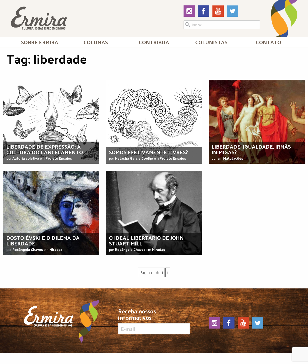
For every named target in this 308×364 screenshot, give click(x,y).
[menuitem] (39, 42)
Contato (268, 42)
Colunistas (211, 42)
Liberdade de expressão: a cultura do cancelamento (44, 149)
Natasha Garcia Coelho (134, 158)
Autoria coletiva (25, 158)
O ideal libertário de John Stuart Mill (146, 240)
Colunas (96, 42)
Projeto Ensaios (59, 158)
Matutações (233, 158)
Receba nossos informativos (137, 315)
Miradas (55, 249)
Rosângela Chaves (27, 249)
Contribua (154, 42)
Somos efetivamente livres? (148, 152)
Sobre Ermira (39, 42)
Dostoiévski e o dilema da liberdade (43, 240)
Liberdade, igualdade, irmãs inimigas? (251, 149)
